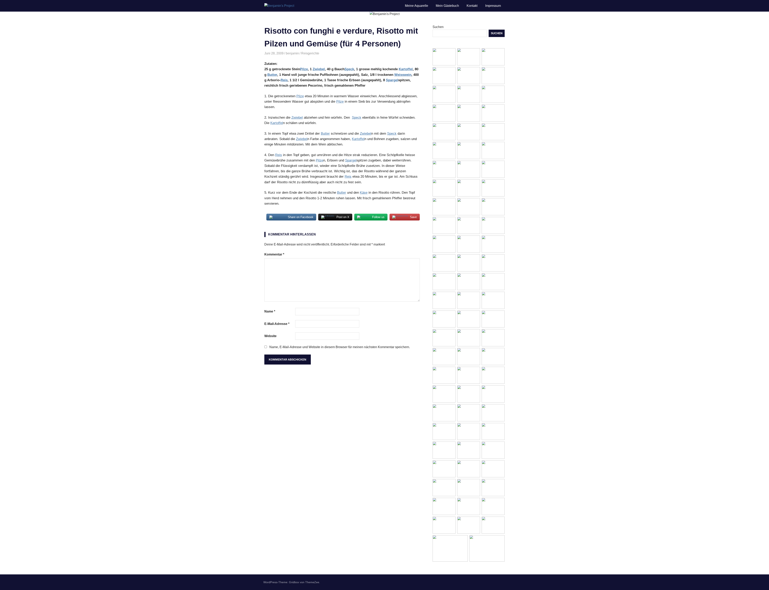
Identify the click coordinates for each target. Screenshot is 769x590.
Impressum (493, 5)
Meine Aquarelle (416, 5)
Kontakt (472, 5)
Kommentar (274, 254)
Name (269, 311)
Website (270, 336)
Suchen (438, 27)
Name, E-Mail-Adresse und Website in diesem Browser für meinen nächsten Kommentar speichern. (339, 347)
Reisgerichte (310, 53)
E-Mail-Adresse (276, 324)
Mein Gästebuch (447, 5)
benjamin (292, 53)
